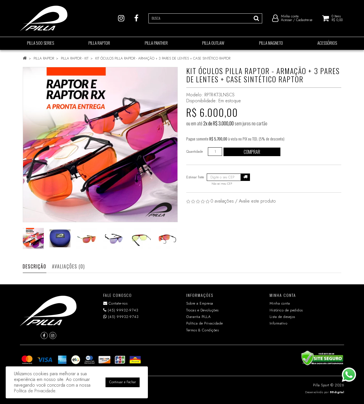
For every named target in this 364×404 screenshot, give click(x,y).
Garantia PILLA (198, 316)
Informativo (279, 323)
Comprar (252, 151)
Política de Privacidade (204, 323)
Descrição (34, 266)
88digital (337, 392)
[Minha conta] (275, 18)
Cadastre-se (304, 20)
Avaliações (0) (68, 266)
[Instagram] (121, 18)
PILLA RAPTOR (44, 58)
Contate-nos (117, 303)
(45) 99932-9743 (122, 310)
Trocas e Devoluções (202, 310)
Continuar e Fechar (122, 382)
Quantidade (194, 151)
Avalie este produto (257, 201)
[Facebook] (136, 18)
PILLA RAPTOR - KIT (74, 58)
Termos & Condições (202, 330)
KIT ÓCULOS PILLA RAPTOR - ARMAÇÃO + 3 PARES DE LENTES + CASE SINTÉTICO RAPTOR (162, 58)
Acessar (286, 20)
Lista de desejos (282, 316)
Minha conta (280, 303)
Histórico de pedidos (286, 310)
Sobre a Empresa (199, 303)
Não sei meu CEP (222, 184)
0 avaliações (222, 201)
